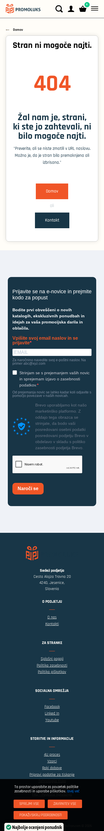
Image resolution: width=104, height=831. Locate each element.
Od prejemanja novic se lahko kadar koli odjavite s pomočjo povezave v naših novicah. (51, 394)
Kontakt (52, 220)
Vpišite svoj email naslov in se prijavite (45, 340)
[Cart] (82, 8)
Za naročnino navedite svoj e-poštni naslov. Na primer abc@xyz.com (49, 361)
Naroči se (28, 488)
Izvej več (73, 791)
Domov (52, 191)
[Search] (59, 8)
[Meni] (93, 9)
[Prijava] (71, 8)
